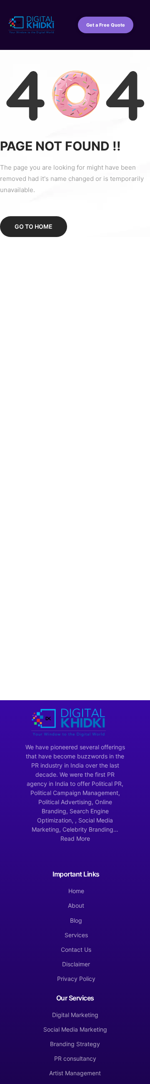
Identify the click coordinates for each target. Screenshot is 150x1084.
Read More (75, 838)
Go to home (33, 226)
